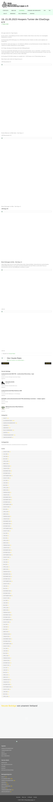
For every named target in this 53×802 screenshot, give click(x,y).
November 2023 (7, 523)
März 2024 (5, 514)
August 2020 (6, 598)
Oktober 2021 (6, 578)
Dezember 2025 (7, 470)
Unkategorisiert (7, 437)
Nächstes (48, 363)
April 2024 (5, 511)
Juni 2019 (5, 626)
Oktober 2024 (6, 502)
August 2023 (6, 530)
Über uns (13, 10)
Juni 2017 (5, 670)
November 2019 (7, 614)
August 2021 (6, 583)
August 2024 (6, 506)
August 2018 (6, 646)
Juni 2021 (5, 586)
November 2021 (7, 576)
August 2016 (6, 689)
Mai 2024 (5, 509)
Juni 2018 (5, 650)
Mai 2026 (5, 458)
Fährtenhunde (9, 444)
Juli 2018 (5, 648)
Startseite (5, 10)
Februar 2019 (6, 634)
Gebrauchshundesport (9, 423)
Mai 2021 (5, 588)
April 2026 (5, 461)
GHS (45, 10)
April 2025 (5, 487)
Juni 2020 (5, 602)
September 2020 (7, 595)
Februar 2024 (6, 516)
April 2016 (5, 696)
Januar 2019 (6, 636)
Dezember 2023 (7, 521)
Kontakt (3, 768)
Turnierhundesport (8, 435)
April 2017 (5, 674)
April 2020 (5, 607)
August (4, 24)
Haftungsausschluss (6, 764)
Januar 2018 (6, 660)
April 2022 (5, 566)
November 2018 (7, 638)
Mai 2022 (5, 564)
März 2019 (5, 631)
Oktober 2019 (6, 617)
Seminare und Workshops (34, 10)
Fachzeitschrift (3, 444)
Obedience (12, 13)
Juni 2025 (5, 482)
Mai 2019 (5, 629)
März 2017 (5, 677)
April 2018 (5, 655)
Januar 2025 (6, 494)
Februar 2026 (6, 466)
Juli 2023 (5, 533)
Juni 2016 (5, 691)
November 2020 (7, 590)
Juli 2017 (5, 667)
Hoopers (32, 13)
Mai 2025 (5, 485)
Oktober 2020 (6, 593)
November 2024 (7, 499)
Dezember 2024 (7, 497)
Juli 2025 (5, 480)
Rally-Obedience (22, 13)
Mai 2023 (5, 538)
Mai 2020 (5, 605)
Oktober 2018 (6, 641)
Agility (5, 13)
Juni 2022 (5, 562)
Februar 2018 (6, 658)
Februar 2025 (6, 492)
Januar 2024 (6, 518)
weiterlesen (3, 378)
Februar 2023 (6, 545)
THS (49, 10)
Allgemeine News (7, 420)
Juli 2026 (5, 454)
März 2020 (5, 610)
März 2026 (5, 463)
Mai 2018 (5, 653)
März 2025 (5, 490)
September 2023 (7, 528)
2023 (7, 24)
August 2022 (6, 557)
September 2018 (7, 643)
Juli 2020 (5, 600)
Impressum (4, 762)
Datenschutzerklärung (7, 770)
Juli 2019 (5, 624)
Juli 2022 (5, 559)
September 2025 (7, 475)
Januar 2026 (6, 468)
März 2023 (5, 542)
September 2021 (7, 581)
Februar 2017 (6, 679)
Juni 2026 (5, 456)
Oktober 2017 (6, 662)
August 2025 (6, 478)
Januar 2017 (6, 682)
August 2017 (6, 665)
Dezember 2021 (7, 574)
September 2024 (7, 504)
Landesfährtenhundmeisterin (16, 444)
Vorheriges (5, 363)
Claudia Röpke (12, 353)
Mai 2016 (5, 694)
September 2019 (7, 619)
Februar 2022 (6, 571)
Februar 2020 (6, 612)
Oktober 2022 (6, 552)
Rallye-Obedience (7, 430)
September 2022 (7, 554)
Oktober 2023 (6, 526)
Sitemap (3, 766)
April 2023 (5, 540)
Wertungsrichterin (24, 444)
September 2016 (7, 686)
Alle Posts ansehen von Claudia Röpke (16, 360)
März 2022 (5, 569)
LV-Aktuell (21, 10)
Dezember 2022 (7, 550)
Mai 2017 (5, 672)
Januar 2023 (6, 547)
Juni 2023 (5, 535)
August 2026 (6, 451)
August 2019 (6, 622)
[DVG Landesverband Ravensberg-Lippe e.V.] (15, 7)
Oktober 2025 (6, 473)
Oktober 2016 (6, 684)
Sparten (5, 432)
